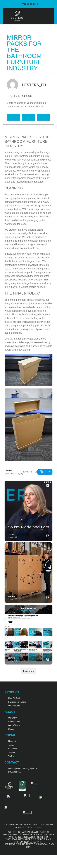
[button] (48, 16)
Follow (47, 471)
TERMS (39, 827)
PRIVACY (30, 827)
